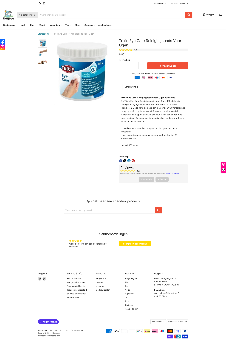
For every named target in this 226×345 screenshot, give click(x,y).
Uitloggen (100, 286)
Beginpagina (9, 25)
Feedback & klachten (76, 286)
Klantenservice (74, 278)
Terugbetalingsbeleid (77, 290)
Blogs (77, 25)
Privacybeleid (73, 297)
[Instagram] (2, 47)
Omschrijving (131, 86)
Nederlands (159, 3)
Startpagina (43, 34)
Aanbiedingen (105, 25)
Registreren (101, 278)
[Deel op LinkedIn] (129, 160)
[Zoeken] (188, 15)
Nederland (178, 3)
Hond (22, 25)
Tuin (67, 25)
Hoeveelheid (124, 60)
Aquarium (55, 25)
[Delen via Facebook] (120, 160)
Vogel (42, 25)
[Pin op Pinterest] (133, 160)
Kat (32, 25)
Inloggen (100, 282)
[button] (42, 42)
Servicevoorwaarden (76, 293)
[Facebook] (2, 41)
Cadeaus (88, 25)
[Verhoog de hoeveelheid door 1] (142, 65)
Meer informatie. (172, 173)
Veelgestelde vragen (76, 282)
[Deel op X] (124, 160)
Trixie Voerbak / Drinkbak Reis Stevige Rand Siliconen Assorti (32, 337)
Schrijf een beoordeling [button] (135, 243)
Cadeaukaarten (103, 290)
